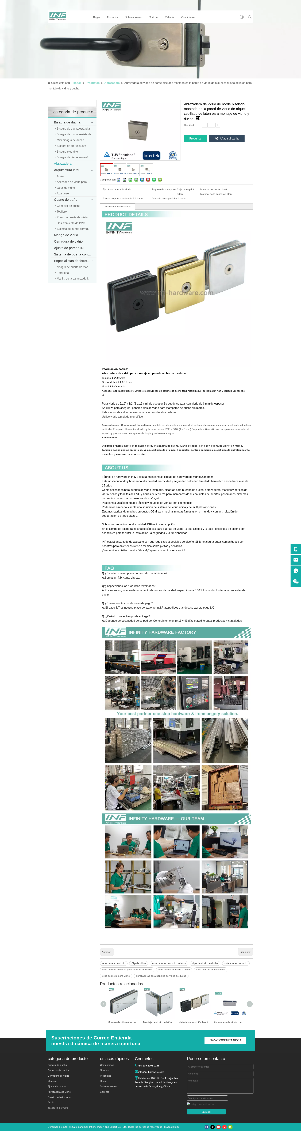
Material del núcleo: (211, 189)
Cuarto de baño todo (59, 1097)
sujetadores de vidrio (235, 963)
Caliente (169, 17)
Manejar (52, 1081)
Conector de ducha (68, 205)
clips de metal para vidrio (116, 975)
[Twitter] (212, 1127)
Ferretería (63, 272)
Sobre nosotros (133, 17)
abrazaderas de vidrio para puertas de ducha (127, 969)
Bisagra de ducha (67, 122)
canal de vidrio (66, 187)
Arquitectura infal (66, 170)
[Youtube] (218, 1127)
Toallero (62, 211)
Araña (60, 176)
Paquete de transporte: (164, 189)
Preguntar (195, 138)
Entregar (206, 1111)
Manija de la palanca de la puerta (77, 278)
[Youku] (224, 1127)
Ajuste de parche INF (70, 248)
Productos (112, 17)
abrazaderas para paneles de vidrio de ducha (161, 975)
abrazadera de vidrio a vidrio (174, 969)
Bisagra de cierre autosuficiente (76, 157)
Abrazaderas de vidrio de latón (169, 963)
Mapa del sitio (172, 1126)
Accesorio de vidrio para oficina (76, 181)
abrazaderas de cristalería (210, 969)
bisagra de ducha (57, 1065)
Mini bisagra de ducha (70, 140)
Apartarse (63, 193)
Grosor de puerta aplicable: (118, 198)
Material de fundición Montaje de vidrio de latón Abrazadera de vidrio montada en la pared (194, 1022)
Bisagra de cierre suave (71, 145)
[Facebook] (206, 1127)
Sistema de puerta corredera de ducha (77, 228)
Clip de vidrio (139, 963)
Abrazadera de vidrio (113, 963)
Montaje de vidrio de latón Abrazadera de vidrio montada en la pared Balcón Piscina (159, 1022)
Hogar (96, 17)
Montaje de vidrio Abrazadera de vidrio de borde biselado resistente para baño (124, 1022)
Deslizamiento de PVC (71, 223)
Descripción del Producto (117, 206)
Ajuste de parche (57, 1086)
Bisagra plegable (67, 151)
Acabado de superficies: (165, 198)
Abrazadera (63, 163)
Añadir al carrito (229, 138)
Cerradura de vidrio (68, 241)
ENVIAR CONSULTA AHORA (225, 1040)
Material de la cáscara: (212, 194)
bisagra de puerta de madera (74, 267)
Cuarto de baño (65, 199)
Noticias (153, 17)
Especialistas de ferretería (73, 261)
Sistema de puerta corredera (75, 254)
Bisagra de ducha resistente (74, 134)
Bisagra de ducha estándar (73, 128)
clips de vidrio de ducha (205, 963)
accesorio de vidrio (58, 1107)
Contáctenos (188, 17)
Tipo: (105, 189)
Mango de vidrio (66, 235)
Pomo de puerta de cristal (72, 217)
